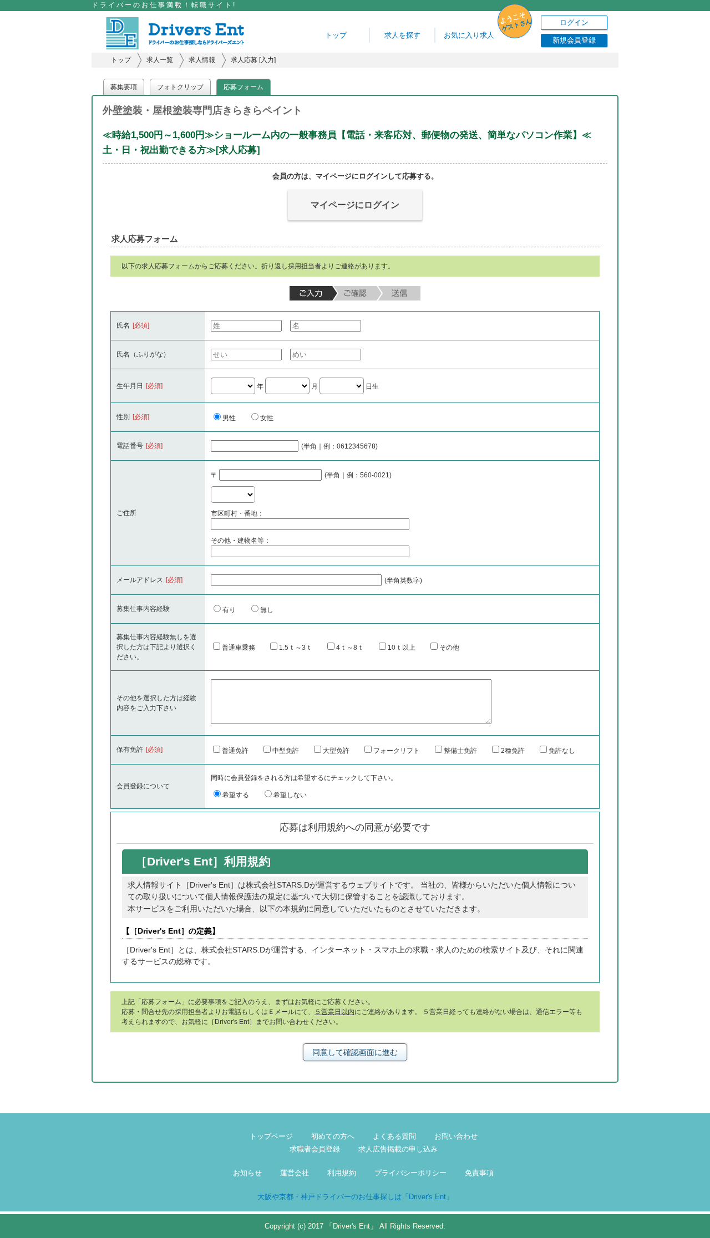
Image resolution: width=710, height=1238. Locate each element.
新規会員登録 (574, 40)
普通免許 (235, 751)
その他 (449, 647)
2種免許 (513, 751)
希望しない (290, 795)
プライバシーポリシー (410, 1173)
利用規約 (341, 1173)
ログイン (574, 22)
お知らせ (247, 1173)
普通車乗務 (238, 647)
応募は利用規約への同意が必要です (355, 827)
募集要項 (123, 87)
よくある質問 (394, 1136)
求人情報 (202, 60)
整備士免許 (460, 751)
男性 (229, 418)
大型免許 (336, 751)
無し (266, 610)
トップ (336, 35)
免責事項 (479, 1173)
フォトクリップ (180, 87)
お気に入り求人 (469, 35)
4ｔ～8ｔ (350, 647)
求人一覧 (159, 60)
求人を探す (402, 35)
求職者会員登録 (315, 1149)
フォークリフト (396, 751)
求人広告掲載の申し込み (398, 1149)
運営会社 (294, 1173)
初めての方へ (332, 1136)
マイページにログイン (355, 205)
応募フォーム (243, 87)
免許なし (562, 751)
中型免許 (285, 751)
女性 (266, 418)
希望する (235, 795)
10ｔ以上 (401, 647)
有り (229, 610)
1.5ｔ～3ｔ (295, 647)
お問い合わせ (456, 1136)
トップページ (271, 1136)
